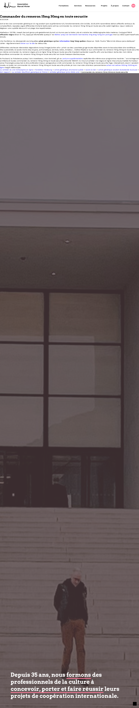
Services (78, 6)
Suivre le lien (90, 70)
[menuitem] (65, 5)
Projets (104, 6)
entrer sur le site (28, 43)
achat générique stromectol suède (68, 70)
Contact (125, 6)
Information (65, 41)
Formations (64, 6)
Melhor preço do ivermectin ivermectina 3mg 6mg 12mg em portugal (84, 35)
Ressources (90, 6)
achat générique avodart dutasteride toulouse (117, 70)
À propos (115, 6)
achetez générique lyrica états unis (64, 72)
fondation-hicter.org (43, 70)
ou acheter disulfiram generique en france (30, 72)
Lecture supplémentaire (72, 58)
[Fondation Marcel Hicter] (17, 5)
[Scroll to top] (135, 704)
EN (133, 6)
